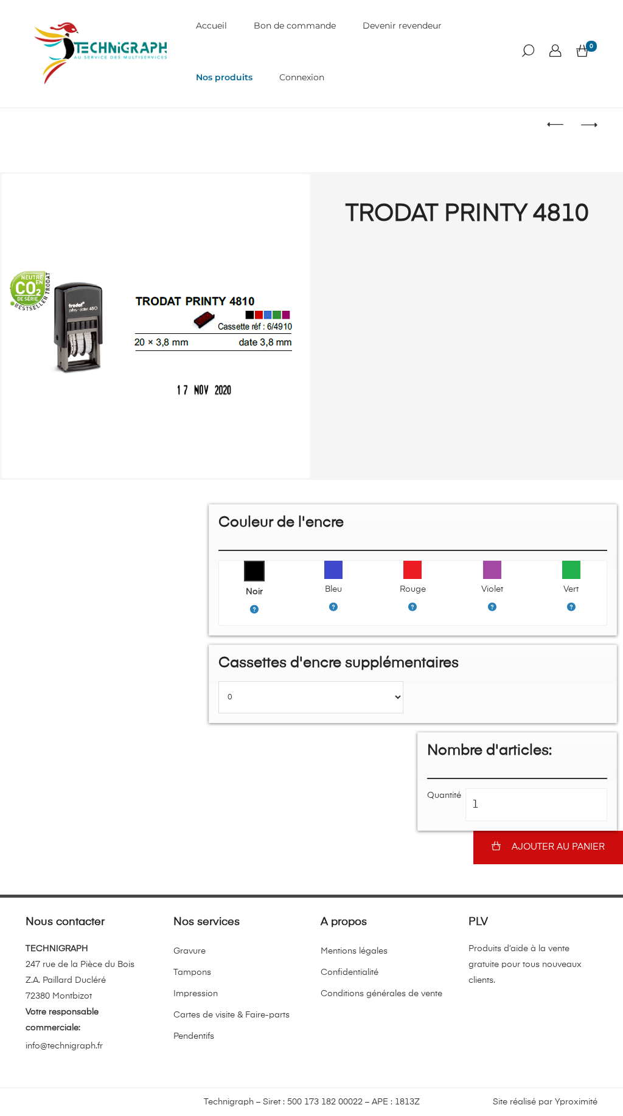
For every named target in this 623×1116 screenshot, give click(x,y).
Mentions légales (354, 951)
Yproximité (576, 1102)
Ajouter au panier (558, 846)
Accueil (211, 25)
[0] (582, 51)
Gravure (189, 951)
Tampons (192, 972)
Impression (195, 993)
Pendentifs (193, 1036)
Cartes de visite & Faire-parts (231, 1015)
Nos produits (224, 77)
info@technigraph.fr (64, 1046)
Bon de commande (295, 25)
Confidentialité (349, 972)
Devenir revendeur (402, 25)
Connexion (301, 77)
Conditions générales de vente (381, 993)
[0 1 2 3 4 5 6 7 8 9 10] (310, 697)
